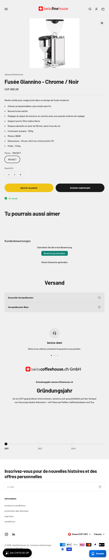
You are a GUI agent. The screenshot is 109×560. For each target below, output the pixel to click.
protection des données (17, 510)
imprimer (9, 516)
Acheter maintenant (80, 187)
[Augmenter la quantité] (20, 174)
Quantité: (9, 168)
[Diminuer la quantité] (9, 174)
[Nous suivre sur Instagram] (6, 534)
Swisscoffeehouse (14, 74)
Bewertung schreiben (54, 253)
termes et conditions (15, 505)
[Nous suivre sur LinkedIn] (14, 534)
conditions (10, 521)
